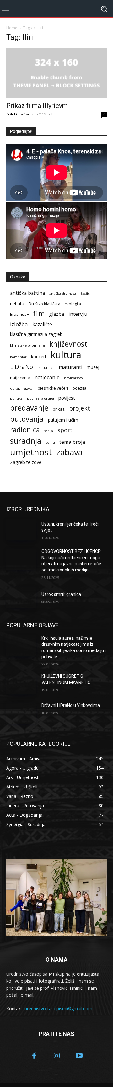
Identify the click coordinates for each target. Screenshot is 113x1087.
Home (11, 27)
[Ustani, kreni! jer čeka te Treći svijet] (21, 529)
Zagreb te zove (25, 462)
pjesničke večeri (53, 388)
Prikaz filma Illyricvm (37, 105)
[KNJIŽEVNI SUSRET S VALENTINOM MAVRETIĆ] (21, 683)
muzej (93, 367)
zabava (69, 452)
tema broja (72, 442)
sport (65, 430)
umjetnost (31, 452)
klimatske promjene (27, 345)
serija (48, 431)
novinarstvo (73, 378)
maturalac (45, 367)
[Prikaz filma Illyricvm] (56, 73)
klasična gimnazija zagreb (36, 334)
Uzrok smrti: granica (61, 594)
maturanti (70, 367)
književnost (68, 344)
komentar (18, 357)
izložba (19, 324)
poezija (79, 388)
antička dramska (62, 293)
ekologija (73, 303)
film (39, 313)
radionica (25, 429)
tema (50, 442)
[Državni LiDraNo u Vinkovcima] (21, 713)
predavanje (29, 408)
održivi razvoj (21, 388)
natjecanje (47, 377)
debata (17, 303)
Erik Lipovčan (18, 114)
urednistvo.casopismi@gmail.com (58, 1008)
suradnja (25, 440)
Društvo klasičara (44, 303)
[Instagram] (56, 1056)
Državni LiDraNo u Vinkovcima (70, 705)
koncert (38, 356)
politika (16, 398)
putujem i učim (63, 420)
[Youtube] (79, 1056)
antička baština (27, 293)
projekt (79, 408)
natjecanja (20, 377)
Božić (85, 293)
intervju (78, 313)
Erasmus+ (19, 314)
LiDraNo (21, 366)
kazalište (42, 324)
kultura (66, 355)
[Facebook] (34, 1056)
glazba (56, 314)
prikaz (59, 409)
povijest (66, 398)
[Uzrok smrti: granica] (21, 597)
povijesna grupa (40, 398)
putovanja (27, 419)
